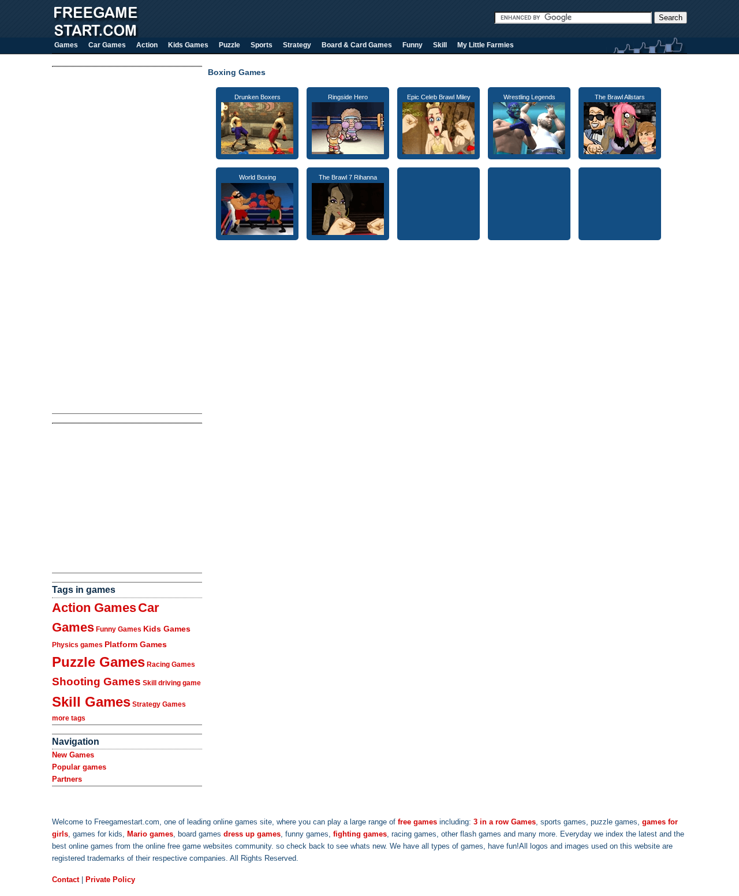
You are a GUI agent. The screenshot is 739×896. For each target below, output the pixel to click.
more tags (68, 718)
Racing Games (171, 664)
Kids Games (167, 628)
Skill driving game (172, 683)
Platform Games (135, 644)
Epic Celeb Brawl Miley (439, 97)
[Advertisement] (98, 240)
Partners (67, 779)
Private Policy (110, 879)
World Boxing (257, 177)
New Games (73, 755)
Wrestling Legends (529, 97)
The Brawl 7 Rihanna (348, 177)
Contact (65, 879)
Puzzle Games (98, 662)
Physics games (77, 645)
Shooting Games (96, 681)
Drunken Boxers (257, 97)
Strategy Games (159, 704)
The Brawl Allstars (620, 97)
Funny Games (118, 629)
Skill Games (91, 702)
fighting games (360, 834)
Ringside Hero (348, 97)
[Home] (95, 35)
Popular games (79, 767)
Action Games (94, 607)
